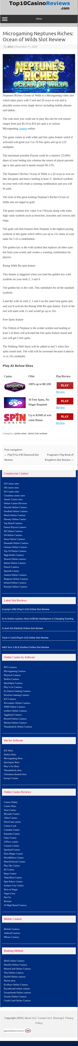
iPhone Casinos (11, 937)
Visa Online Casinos (14, 972)
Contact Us (44, 1017)
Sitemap (57, 1017)
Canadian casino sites (14, 495)
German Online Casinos (15, 547)
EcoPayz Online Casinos (16, 984)
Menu (39, 18)
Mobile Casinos (11, 929)
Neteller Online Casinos (15, 965)
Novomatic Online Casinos (17, 703)
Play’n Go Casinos (13, 687)
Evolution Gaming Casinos (17, 691)
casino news (20, 433)
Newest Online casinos (15, 559)
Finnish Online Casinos (15, 507)
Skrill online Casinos (14, 961)
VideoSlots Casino (13, 877)
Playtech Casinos (12, 675)
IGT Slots (8, 750)
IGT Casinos (10, 699)
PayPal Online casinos (15, 976)
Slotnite (8, 901)
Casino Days (10, 806)
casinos (23, 128)
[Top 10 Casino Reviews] (39, 10)
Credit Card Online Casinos (17, 1000)
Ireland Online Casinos (15, 583)
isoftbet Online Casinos (15, 711)
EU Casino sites (11, 491)
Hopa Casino (10, 873)
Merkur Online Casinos (15, 723)
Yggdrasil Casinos (13, 715)
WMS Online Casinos (14, 707)
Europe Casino (11, 778)
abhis (10, 46)
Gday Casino (10, 838)
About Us (29, 1017)
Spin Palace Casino (13, 881)
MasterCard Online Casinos (17, 969)
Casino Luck (10, 826)
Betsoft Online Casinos (15, 719)
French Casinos (11, 567)
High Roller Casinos (14, 555)
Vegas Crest (9, 893)
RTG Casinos (10, 667)
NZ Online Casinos (13, 531)
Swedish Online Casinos (16, 511)
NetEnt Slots (10, 754)
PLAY (65, 385)
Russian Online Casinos (15, 586)
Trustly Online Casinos (15, 996)
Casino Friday (11, 802)
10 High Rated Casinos (15, 905)
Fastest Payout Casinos (15, 527)
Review (60, 391)
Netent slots (9, 980)
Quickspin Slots (11, 762)
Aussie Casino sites (13, 499)
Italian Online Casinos (15, 563)
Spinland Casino (12, 849)
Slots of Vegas (11, 889)
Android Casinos (12, 933)
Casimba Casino (12, 830)
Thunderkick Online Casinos (18, 726)
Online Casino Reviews (15, 503)
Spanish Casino (11, 571)
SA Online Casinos (13, 535)
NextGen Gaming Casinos (16, 695)
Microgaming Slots (13, 758)
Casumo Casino (11, 846)
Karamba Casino (12, 834)
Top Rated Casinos (13, 523)
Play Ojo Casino (12, 865)
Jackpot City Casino (14, 885)
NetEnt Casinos (11, 679)
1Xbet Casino (10, 818)
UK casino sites (11, 487)
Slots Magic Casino (13, 853)
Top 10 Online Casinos (15, 551)
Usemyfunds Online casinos (17, 992)
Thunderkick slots (13, 770)
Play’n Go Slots (11, 766)
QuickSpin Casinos (13, 683)
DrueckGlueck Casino (14, 861)
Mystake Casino (12, 814)
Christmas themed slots (15, 774)
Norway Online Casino (15, 519)
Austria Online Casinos (15, 575)
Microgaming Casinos (15, 671)
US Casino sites (11, 483)
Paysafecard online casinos (17, 988)
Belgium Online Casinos (16, 579)
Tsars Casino (10, 810)
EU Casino (9, 869)
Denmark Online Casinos (16, 543)
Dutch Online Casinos (14, 515)
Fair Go (7, 897)
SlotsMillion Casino (14, 857)
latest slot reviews (37, 433)
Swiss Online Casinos (14, 539)
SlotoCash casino (12, 822)
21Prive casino (11, 842)
